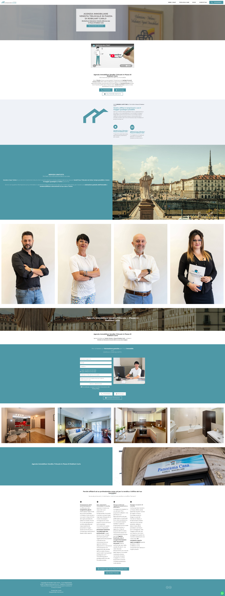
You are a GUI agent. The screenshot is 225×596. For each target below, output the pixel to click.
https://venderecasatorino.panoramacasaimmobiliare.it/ (56, 586)
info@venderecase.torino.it (51, 584)
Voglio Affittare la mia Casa (88, 371)
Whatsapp (121, 90)
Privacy (53, 587)
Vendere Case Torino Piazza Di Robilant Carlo (113, 568)
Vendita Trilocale (113, 572)
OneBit (59, 590)
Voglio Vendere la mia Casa (88, 370)
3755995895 (217, 2)
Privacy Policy (95, 388)
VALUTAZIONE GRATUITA (96, 25)
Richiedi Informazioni (113, 397)
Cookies (59, 587)
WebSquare (60, 592)
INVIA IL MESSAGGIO (96, 383)
